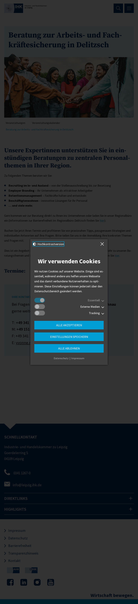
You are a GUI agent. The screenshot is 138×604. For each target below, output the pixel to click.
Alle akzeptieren (69, 325)
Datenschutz (61, 358)
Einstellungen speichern (69, 337)
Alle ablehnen (69, 348)
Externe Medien (90, 307)
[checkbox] (39, 300)
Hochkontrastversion (50, 244)
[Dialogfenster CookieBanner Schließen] (103, 244)
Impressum (77, 358)
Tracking (94, 313)
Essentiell (94, 300)
